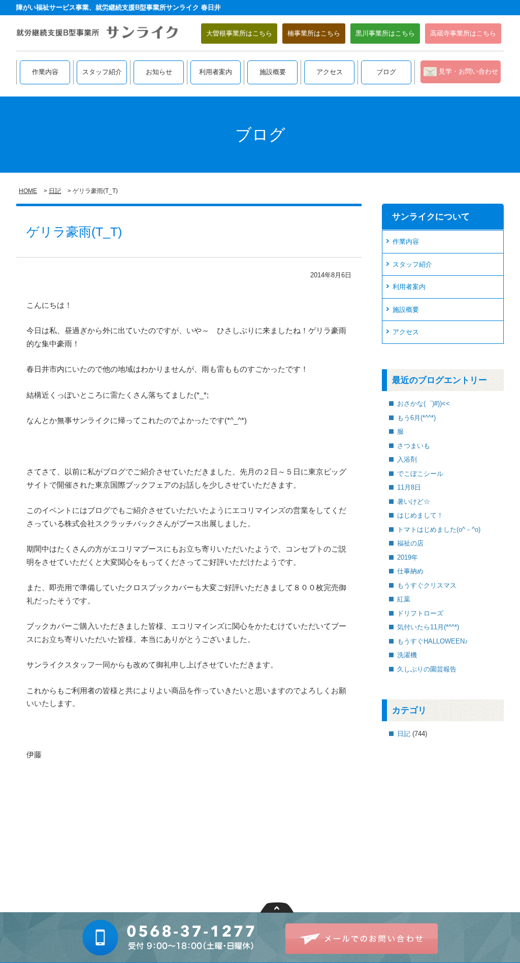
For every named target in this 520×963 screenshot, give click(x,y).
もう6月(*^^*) (416, 418)
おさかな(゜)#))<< (423, 403)
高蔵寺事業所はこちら (463, 33)
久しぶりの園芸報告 (427, 669)
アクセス (329, 72)
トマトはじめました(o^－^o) (438, 529)
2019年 (407, 557)
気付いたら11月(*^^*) (428, 627)
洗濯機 (407, 655)
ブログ (386, 72)
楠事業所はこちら (313, 33)
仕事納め (410, 571)
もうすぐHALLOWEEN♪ (432, 641)
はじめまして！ (420, 515)
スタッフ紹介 (102, 72)
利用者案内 (215, 72)
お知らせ (159, 72)
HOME (28, 191)
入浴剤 (407, 459)
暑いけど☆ (413, 501)
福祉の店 (410, 543)
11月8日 (409, 487)
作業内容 (45, 72)
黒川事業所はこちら (385, 33)
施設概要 (272, 72)
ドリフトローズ (420, 613)
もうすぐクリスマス (427, 585)
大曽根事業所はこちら (239, 33)
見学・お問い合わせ (468, 71)
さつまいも (413, 446)
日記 (55, 191)
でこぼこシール (420, 473)
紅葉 (403, 599)
